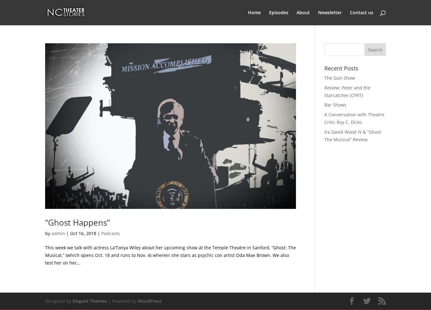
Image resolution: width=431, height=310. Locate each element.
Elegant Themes (90, 301)
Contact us (361, 12)
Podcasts (110, 233)
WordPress (150, 301)
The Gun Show (339, 78)
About (303, 12)
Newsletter (330, 12)
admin (58, 233)
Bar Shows (335, 105)
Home (254, 12)
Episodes (278, 12)
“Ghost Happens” (77, 222)
